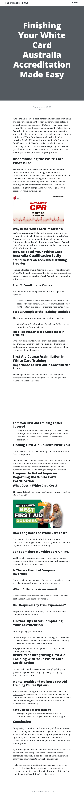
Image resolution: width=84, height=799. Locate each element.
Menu (74, 3)
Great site (18, 694)
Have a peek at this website (41, 118)
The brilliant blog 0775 (16, 2)
